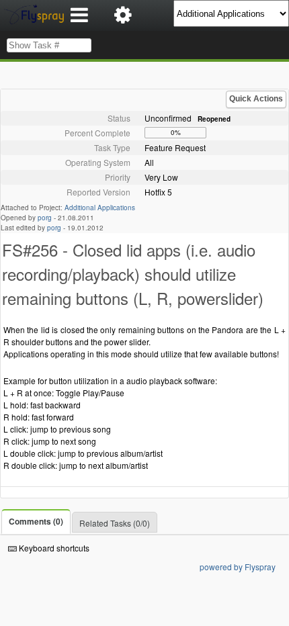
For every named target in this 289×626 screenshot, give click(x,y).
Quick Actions (256, 98)
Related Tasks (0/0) (114, 523)
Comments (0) (36, 521)
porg (45, 217)
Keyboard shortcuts (53, 547)
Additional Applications (100, 207)
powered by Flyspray (238, 566)
